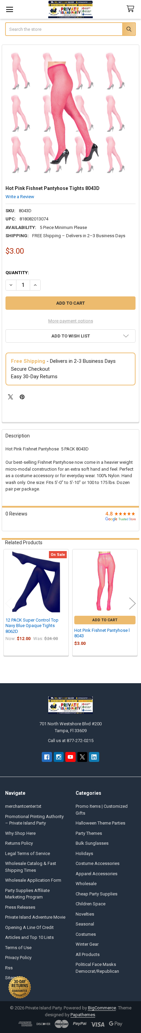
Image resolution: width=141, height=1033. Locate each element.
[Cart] (132, 9)
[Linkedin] (94, 757)
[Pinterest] (22, 397)
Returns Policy (19, 843)
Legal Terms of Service (27, 853)
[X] (10, 397)
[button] (70, 336)
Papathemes (82, 1014)
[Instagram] (59, 757)
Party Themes (89, 833)
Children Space (90, 903)
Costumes (86, 934)
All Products (88, 954)
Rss (9, 967)
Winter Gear (87, 944)
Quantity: (17, 272)
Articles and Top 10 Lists (29, 937)
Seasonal (85, 924)
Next (132, 603)
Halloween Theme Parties (100, 823)
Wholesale (86, 883)
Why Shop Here (20, 833)
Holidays (84, 853)
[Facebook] (47, 757)
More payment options (70, 320)
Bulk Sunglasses (92, 843)
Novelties (85, 914)
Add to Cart (104, 620)
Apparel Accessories (96, 873)
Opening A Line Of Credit (29, 927)
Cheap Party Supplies (96, 893)
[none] (70, 113)
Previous (8, 603)
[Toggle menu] (9, 9)
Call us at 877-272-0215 (70, 740)
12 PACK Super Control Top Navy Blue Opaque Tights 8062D (32, 625)
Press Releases (20, 907)
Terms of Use (18, 947)
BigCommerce (102, 1007)
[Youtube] (70, 757)
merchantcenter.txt (23, 806)
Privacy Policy (18, 957)
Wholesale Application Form (33, 880)
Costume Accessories (97, 863)
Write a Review (19, 196)
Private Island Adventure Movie (35, 917)
